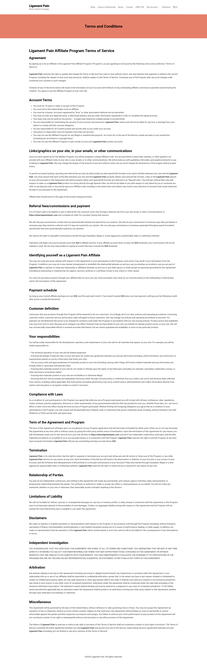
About (120, 7)
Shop (93, 7)
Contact (129, 7)
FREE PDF (139, 7)
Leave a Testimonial (106, 7)
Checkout (166, 7)
